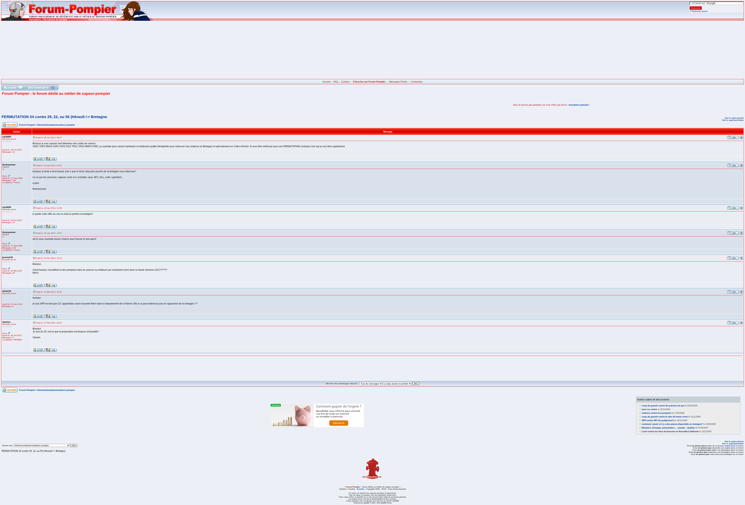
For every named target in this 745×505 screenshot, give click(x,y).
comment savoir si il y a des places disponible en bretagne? (672, 424)
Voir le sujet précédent (732, 120)
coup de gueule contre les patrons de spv (663, 405)
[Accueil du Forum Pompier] (13, 87)
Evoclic (360, 489)
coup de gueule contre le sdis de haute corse (665, 416)
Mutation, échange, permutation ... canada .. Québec (668, 428)
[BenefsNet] (317, 426)
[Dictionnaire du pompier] (41, 87)
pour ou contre (649, 409)
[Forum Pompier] (77, 20)
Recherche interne (700, 11)
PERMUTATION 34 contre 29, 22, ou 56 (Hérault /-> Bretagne (54, 117)
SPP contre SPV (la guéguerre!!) (658, 420)
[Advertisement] (372, 50)
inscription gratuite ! (579, 105)
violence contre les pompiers (656, 413)
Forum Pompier (27, 125)
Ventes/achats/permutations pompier (56, 125)
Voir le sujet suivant (734, 118)
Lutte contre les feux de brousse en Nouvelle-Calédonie (670, 431)
